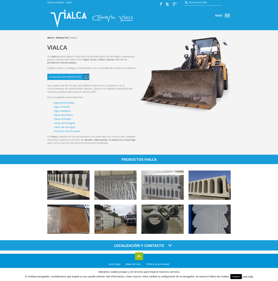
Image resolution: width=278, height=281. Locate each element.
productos (62, 37)
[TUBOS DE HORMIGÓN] (162, 219)
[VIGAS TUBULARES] (162, 185)
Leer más (247, 276)
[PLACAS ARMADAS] (68, 219)
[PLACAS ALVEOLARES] (210, 185)
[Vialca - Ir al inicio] (69, 18)
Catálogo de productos (65, 76)
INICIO (50, 37)
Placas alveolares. (63, 114)
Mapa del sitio (133, 264)
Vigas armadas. (62, 106)
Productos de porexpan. (67, 131)
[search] (186, 2)
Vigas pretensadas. (64, 102)
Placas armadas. (63, 118)
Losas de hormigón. (64, 123)
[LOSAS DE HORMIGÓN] (115, 219)
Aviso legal (114, 264)
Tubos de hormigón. (65, 127)
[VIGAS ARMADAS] (115, 185)
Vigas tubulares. (62, 110)
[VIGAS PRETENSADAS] (68, 185)
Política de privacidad (157, 264)
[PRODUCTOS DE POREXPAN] (210, 219)
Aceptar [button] (236, 276)
